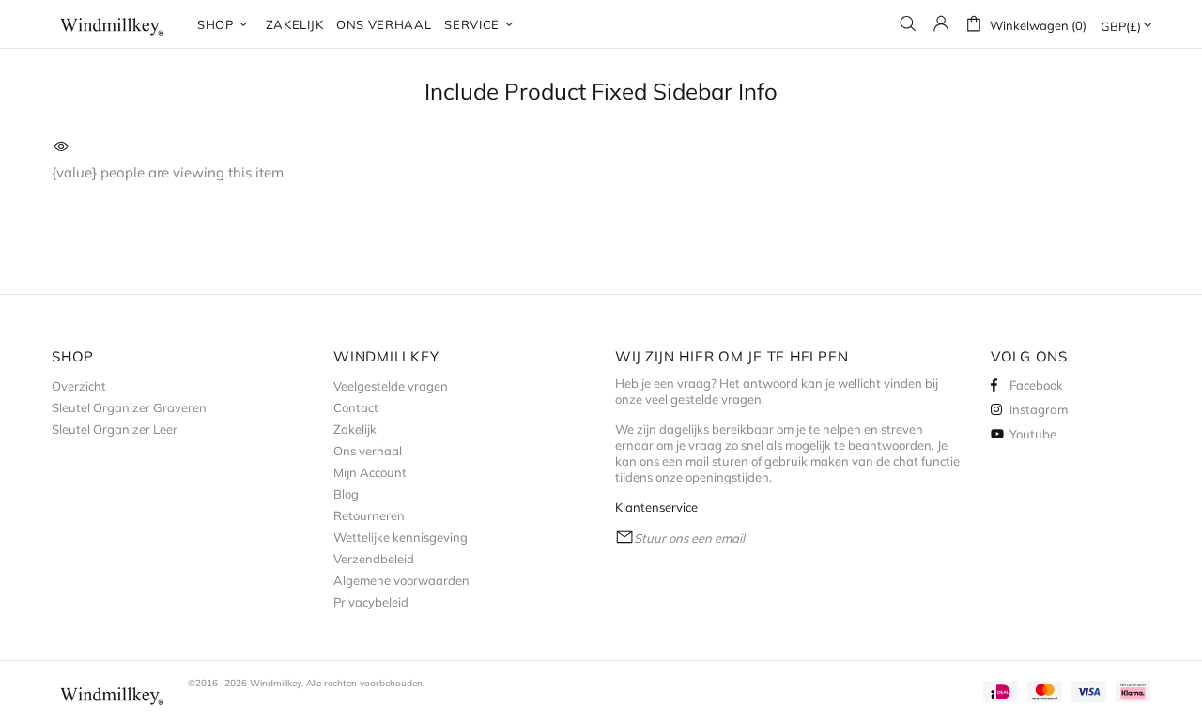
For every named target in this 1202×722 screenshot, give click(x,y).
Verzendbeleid (373, 558)
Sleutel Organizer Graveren (129, 407)
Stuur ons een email (689, 537)
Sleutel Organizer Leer (114, 429)
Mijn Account (370, 472)
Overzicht (79, 385)
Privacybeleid (370, 601)
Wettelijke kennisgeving (400, 537)
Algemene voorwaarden (401, 580)
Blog (346, 493)
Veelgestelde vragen (390, 385)
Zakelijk (355, 429)
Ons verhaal (367, 450)
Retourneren (369, 515)
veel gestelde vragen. (704, 399)
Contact (355, 407)
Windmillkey (113, 24)
